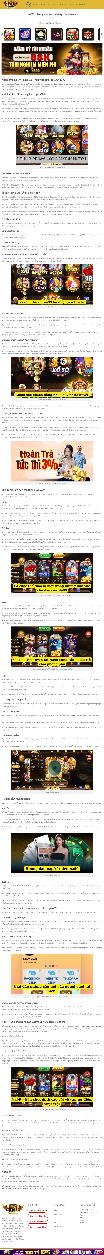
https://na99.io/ (91, 1214)
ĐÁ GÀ (49, 4)
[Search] (100, 4)
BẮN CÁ (34, 4)
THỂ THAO (63, 4)
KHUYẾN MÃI (80, 4)
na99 (28, 4)
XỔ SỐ (71, 4)
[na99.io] (12, 4)
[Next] (98, 60)
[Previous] (6, 60)
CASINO (42, 4)
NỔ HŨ (55, 4)
